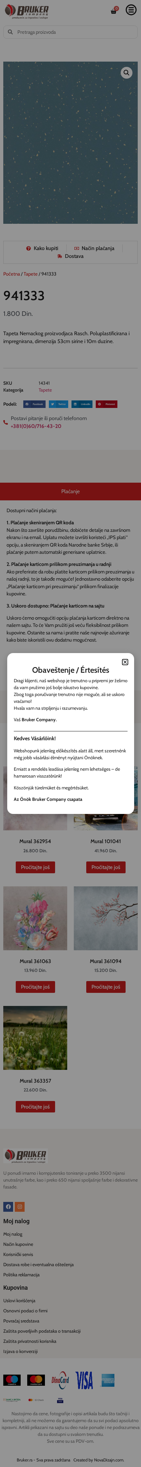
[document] (70, 733)
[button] (125, 662)
